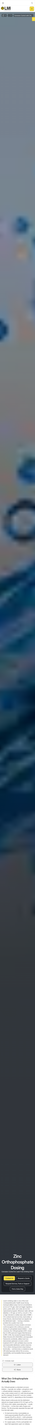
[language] (3, 3)
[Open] (32, 9)
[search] (32, 3)
